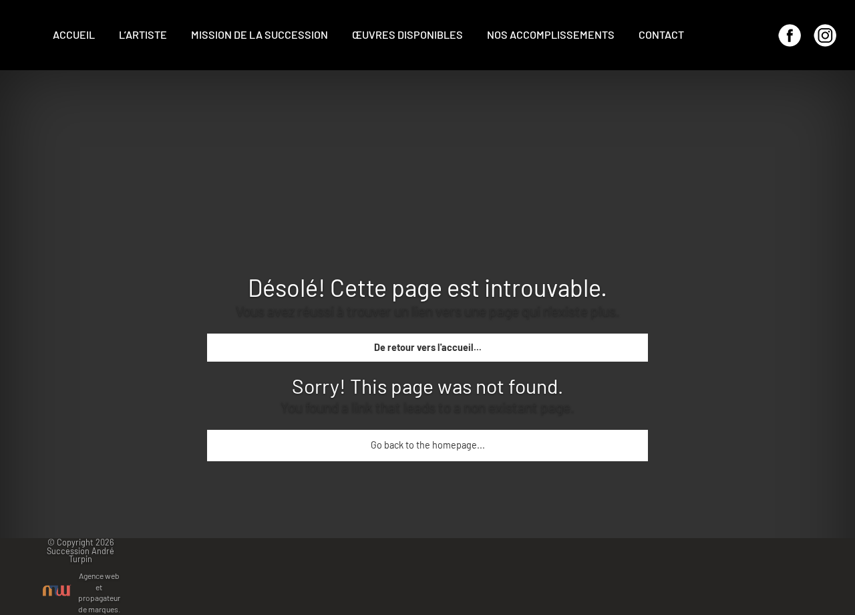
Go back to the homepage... (428, 445)
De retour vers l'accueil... (428, 347)
